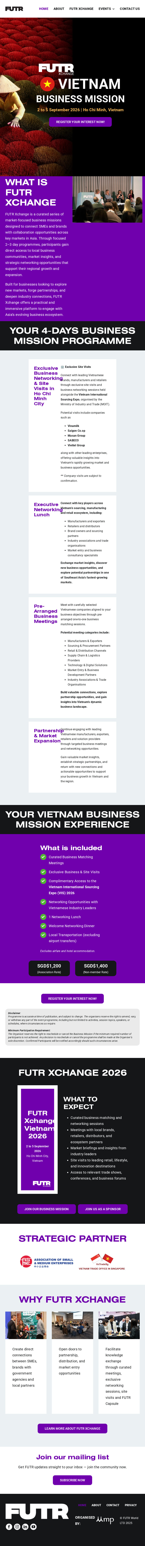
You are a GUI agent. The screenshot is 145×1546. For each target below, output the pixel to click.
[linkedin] (25, 1527)
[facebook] (9, 1527)
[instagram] (17, 1527)
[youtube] (33, 1527)
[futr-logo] (14, 8)
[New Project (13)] (37, 1505)
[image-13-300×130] (105, 1518)
